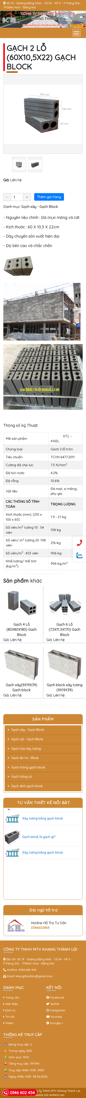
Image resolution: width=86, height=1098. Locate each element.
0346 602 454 (27, 970)
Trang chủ (11, 997)
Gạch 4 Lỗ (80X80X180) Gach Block (21, 629)
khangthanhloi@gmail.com (34, 976)
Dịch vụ (9, 1010)
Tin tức (9, 1016)
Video (8, 1023)
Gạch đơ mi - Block (25, 758)
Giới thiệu (11, 1004)
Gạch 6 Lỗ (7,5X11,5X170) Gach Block (64, 629)
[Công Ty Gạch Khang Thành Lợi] (43, 19)
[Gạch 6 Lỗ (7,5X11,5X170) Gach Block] (64, 603)
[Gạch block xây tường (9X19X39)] (64, 663)
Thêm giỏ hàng (49, 197)
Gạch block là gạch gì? (38, 832)
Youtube (56, 1016)
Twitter (54, 1004)
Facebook (56, 997)
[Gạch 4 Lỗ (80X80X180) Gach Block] (21, 603)
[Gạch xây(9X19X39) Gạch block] (21, 664)
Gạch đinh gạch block (27, 786)
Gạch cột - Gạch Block (27, 739)
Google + (56, 1023)
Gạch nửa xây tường (26, 749)
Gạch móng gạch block (28, 767)
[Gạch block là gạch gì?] (13, 832)
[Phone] (79, 542)
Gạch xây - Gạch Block (39, 206)
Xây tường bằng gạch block (42, 814)
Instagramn (57, 1010)
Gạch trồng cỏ (21, 777)
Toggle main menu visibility (76, 33)
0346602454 (40, 928)
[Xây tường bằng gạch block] (12, 814)
